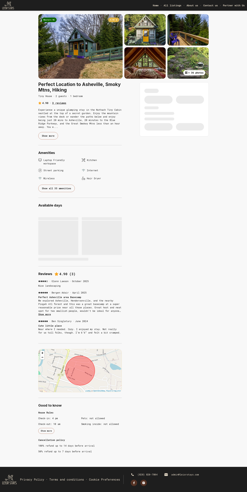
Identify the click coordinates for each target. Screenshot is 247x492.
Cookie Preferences (104, 479)
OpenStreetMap (99, 390)
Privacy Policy (32, 479)
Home (156, 5)
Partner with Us (234, 5)
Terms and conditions (66, 479)
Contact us (210, 5)
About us (192, 5)
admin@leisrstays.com (185, 474)
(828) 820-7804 (148, 474)
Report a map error (113, 390)
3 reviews (59, 103)
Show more (44, 314)
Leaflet (87, 390)
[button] (42, 353)
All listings (172, 5)
